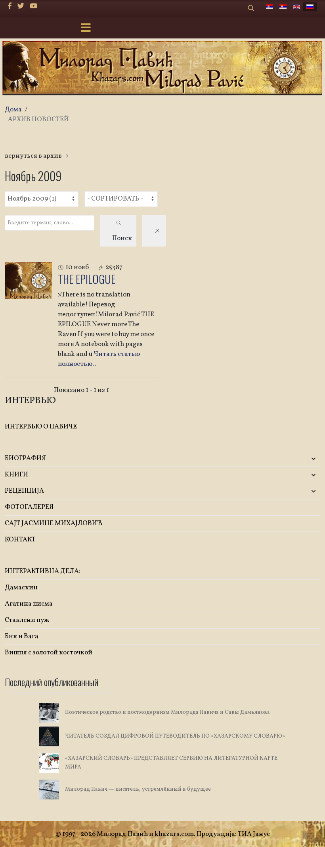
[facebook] (10, 6)
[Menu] (85, 28)
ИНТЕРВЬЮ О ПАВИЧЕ (41, 426)
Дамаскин (21, 587)
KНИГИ (16, 474)
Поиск (122, 238)
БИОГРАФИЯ (25, 458)
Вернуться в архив (33, 156)
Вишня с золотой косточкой (48, 652)
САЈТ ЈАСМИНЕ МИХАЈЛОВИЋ (54, 523)
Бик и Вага (21, 636)
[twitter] (20, 6)
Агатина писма (29, 603)
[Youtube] (33, 6)
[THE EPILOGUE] (28, 280)
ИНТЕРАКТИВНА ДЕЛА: (42, 571)
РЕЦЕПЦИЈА (24, 490)
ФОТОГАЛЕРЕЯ (29, 507)
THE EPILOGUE (86, 279)
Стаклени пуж (27, 620)
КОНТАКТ (20, 539)
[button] (268, 459)
